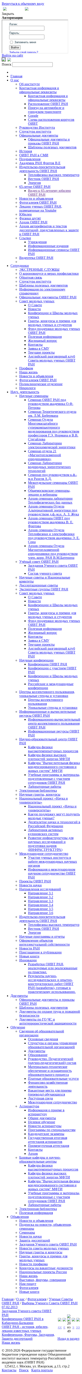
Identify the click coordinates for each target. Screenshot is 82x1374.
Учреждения (37, 242)
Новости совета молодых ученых (44, 1248)
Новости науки (30, 885)
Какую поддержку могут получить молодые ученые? (54, 816)
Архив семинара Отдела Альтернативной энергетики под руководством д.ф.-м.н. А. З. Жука (53, 510)
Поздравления (29, 159)
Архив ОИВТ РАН (33, 222)
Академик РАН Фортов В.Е (40, 163)
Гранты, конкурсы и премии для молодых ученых (43, 1258)
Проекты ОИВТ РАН (35, 881)
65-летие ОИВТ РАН (35, 187)
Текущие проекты (41, 352)
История (25, 151)
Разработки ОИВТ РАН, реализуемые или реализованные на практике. (52, 968)
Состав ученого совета (45, 573)
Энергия (34, 183)
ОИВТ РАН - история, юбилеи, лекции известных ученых (25, 1329)
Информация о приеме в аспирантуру (46, 1112)
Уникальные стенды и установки (52, 707)
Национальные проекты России (43, 1272)
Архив (33, 1153)
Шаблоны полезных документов (52, 147)
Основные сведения (43, 1039)
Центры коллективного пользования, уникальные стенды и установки (47, 694)
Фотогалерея (28, 1288)
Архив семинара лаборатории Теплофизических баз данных (50, 500)
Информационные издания (48, 246)
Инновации (28, 960)
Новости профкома (33, 1264)
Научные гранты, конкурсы (39, 794)
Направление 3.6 (40, 913)
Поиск (24, 1370)
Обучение (17, 1027)
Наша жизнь (28, 372)
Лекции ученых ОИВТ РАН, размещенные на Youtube (40, 208)
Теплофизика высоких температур (53, 175)
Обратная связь (30, 277)
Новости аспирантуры (44, 1126)
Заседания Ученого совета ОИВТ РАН (48, 1244)
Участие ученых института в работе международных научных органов (52, 861)
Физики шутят (30, 218)
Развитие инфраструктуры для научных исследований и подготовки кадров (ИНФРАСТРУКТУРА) (50, 844)
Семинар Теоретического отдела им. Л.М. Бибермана (52, 413)
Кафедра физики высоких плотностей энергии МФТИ (49, 757)
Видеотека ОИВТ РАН (36, 258)
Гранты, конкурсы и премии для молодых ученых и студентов (52, 323)
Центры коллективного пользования (45, 702)
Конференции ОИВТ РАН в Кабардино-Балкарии (23, 1321)
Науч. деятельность (24, 392)
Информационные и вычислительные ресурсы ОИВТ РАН (47, 713)
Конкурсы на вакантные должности (46, 1268)
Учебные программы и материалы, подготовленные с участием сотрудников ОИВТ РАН (54, 778)
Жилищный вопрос (42, 340)
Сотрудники (19, 265)
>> (78, 1327)
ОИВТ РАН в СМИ (33, 155)
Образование (37, 1055)
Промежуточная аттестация (48, 1146)
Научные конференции (36, 660)
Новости (34, 309)
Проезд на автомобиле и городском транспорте (46, 110)
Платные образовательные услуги (53, 1078)
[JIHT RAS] (9, 60)
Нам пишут (27, 1284)
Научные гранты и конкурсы (40, 1252)
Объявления (19, 1217)
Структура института (35, 131)
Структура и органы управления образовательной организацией (52, 1045)
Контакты (35, 344)
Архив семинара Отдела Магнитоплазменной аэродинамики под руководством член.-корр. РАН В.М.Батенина (53, 552)
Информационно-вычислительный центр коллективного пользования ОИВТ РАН (54, 723)
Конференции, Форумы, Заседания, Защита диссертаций (28, 1336)
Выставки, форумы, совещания (42, 1280)
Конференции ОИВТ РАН (47, 664)
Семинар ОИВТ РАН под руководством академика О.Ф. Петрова (50, 404)
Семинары (27, 1232)
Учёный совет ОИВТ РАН (39, 561)
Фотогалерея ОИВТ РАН (38, 202)
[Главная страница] (26, 9)
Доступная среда (40, 1098)
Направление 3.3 (40, 901)
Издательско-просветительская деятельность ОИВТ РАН (42, 169)
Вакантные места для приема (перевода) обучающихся (50, 1092)
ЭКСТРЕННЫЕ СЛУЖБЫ (39, 269)
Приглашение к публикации (40, 952)
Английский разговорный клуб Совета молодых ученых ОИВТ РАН (51, 360)
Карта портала (42, 1370)
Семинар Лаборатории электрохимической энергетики (51, 445)
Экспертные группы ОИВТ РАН (43, 589)
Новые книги (29, 956)
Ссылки (25, 238)
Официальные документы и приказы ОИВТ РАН (49, 141)
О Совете (35, 305)
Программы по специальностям (51, 1130)
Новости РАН (29, 948)
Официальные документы (38, 135)
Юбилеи (25, 214)
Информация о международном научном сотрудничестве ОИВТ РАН (52, 873)
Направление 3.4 (40, 905)
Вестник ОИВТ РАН (43, 179)
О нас (14, 80)
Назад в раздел (68, 1338)
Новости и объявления (36, 198)
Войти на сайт (12, 55)
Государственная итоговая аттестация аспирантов (47, 1140)
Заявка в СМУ (38, 348)
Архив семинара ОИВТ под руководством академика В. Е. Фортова (50, 522)
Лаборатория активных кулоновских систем (45, 832)
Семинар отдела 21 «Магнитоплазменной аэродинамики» (44, 455)
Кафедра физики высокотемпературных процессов (53, 749)
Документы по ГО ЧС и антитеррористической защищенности (48, 1021)
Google (33, 116)
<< (60, 1327)
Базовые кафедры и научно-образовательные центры (40, 1159)
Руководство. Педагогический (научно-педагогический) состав (52, 1061)
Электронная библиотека (38, 790)
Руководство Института (37, 127)
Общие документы (42, 1118)
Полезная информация (45, 337)
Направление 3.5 (40, 909)
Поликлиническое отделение (41, 384)
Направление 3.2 (40, 897)
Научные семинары (33, 396)
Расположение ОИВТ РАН (48, 104)
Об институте (29, 84)
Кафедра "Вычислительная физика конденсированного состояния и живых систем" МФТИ (54, 767)
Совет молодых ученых (36, 301)
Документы (19, 996)
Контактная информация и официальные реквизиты (39, 90)
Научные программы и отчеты (42, 936)
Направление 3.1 (40, 893)
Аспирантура (29, 1106)
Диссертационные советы (38, 585)
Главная (16, 76)
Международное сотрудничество (43, 853)
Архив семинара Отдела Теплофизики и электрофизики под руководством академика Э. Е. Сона (54, 536)
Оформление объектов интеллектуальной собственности (44, 942)
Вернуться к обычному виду (23, 3)
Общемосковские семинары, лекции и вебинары (49, 492)
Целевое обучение (41, 1122)
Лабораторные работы (44, 786)
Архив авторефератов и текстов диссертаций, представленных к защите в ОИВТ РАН (49, 230)
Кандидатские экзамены (46, 1134)
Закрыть (8, 14)
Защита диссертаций (34, 1240)
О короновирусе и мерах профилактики (49, 273)
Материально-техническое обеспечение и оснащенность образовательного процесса (50, 1070)
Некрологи (27, 388)
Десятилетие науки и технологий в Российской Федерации (54, 824)
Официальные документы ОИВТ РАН (48, 297)
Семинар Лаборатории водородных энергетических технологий (49, 467)
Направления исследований (40, 889)
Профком (26, 368)
